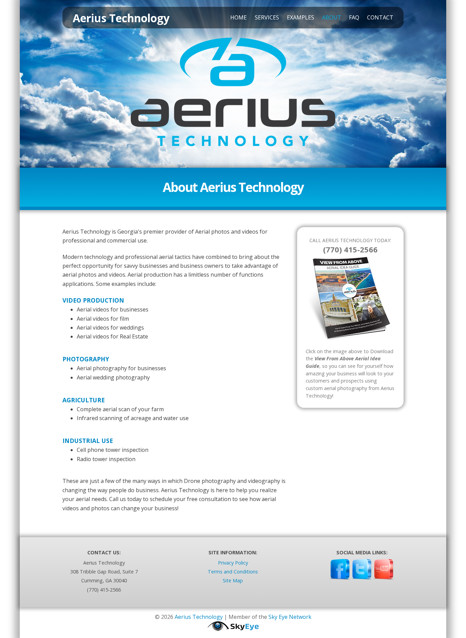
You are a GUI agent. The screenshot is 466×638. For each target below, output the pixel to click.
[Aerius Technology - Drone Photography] (233, 150)
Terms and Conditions (233, 571)
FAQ (354, 17)
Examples (300, 17)
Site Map (233, 580)
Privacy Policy (233, 562)
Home (238, 17)
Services (267, 17)
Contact (380, 17)
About (331, 17)
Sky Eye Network (289, 617)
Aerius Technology (199, 617)
